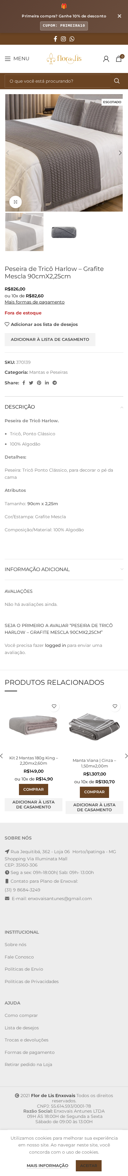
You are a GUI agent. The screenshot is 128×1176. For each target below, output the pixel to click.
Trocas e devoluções (26, 1040)
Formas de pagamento (30, 1052)
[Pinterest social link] (39, 383)
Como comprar (21, 1015)
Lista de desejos (22, 1028)
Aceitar (88, 1165)
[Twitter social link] (31, 383)
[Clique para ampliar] (15, 202)
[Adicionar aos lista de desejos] (53, 706)
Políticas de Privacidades (32, 981)
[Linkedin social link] (47, 383)
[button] (33, 789)
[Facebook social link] (55, 38)
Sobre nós (15, 944)
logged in (55, 645)
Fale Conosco (19, 957)
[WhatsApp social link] (72, 38)
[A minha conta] (106, 59)
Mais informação (47, 1165)
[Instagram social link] (63, 38)
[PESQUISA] (116, 81)
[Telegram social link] (55, 383)
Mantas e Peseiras (48, 372)
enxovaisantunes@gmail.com (60, 898)
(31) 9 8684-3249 (22, 890)
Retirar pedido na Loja (28, 1064)
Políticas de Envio (24, 969)
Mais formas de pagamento (35, 302)
